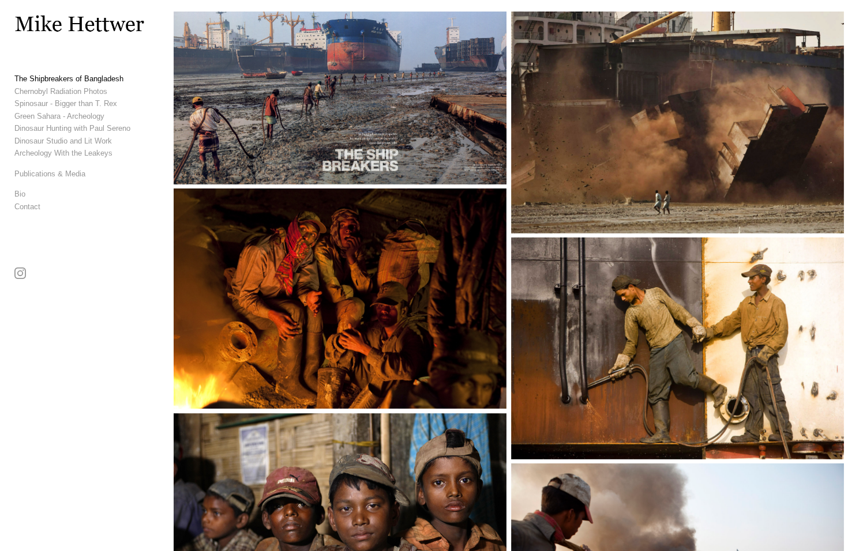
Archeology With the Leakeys (63, 153)
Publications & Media (49, 173)
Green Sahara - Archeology (59, 116)
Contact (27, 206)
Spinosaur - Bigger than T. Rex (65, 103)
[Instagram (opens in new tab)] (20, 273)
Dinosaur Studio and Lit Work (63, 141)
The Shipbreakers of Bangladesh (68, 78)
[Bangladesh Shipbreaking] (340, 298)
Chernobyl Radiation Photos (60, 91)
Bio (19, 194)
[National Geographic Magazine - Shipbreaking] (340, 98)
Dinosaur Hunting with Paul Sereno (72, 128)
